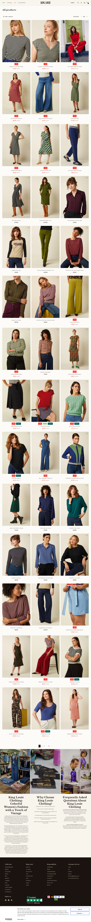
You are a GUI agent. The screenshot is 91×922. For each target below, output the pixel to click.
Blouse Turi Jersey (16, 320)
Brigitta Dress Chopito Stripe (74, 734)
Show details (20, 919)
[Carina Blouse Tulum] (45, 505)
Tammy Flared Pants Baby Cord (45, 270)
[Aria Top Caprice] (16, 453)
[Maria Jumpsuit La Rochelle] (16, 708)
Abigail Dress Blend (16, 170)
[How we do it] (76, 771)
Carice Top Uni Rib (45, 734)
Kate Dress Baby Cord (45, 220)
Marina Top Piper (16, 578)
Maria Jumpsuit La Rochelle (16, 734)
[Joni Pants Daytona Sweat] (75, 145)
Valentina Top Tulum (74, 528)
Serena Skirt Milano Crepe (16, 528)
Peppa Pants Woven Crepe (45, 682)
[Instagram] (5, 900)
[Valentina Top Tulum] (75, 505)
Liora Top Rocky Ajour (74, 426)
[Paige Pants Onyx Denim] (45, 604)
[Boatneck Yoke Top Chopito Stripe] (75, 247)
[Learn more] (45, 771)
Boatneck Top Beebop (16, 628)
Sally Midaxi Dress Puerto (74, 374)
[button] (87, 3)
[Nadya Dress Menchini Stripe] (16, 656)
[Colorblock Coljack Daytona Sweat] (75, 453)
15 (48, 746)
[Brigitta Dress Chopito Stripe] (75, 708)
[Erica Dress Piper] (16, 197)
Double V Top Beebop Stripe (45, 66)
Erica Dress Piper (16, 220)
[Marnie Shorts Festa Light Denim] (75, 604)
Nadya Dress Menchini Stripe (16, 682)
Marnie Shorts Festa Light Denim (74, 630)
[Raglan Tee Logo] (16, 247)
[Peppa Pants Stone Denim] (45, 93)
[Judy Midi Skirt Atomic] (16, 401)
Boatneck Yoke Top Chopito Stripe (75, 270)
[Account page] (81, 2)
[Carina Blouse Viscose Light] (75, 197)
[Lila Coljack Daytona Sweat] (75, 41)
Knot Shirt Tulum (45, 426)
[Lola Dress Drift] (75, 93)
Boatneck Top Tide (75, 682)
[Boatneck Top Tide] (75, 656)
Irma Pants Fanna (74, 322)
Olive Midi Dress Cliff (45, 170)
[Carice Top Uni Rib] (45, 708)
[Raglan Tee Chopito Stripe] (16, 41)
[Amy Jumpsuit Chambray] (45, 453)
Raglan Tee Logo (16, 270)
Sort (9, 16)
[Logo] (45, 2)
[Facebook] (8, 900)
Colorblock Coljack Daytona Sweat (75, 478)
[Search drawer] (78, 2)
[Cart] (84, 2)
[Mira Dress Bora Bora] (16, 93)
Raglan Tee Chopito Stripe (16, 66)
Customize (79, 913)
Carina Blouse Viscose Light (74, 220)
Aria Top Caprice (16, 478)
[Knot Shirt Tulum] (45, 401)
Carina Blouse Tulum (45, 528)
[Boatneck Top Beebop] (16, 604)
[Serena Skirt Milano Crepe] (16, 505)
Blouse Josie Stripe (45, 372)
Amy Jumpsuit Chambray (45, 478)
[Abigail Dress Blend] (16, 145)
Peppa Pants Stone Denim (45, 118)
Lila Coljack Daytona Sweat (75, 66)
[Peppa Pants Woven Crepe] (45, 656)
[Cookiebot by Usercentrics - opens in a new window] (8, 919)
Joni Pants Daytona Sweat (74, 170)
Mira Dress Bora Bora (16, 118)
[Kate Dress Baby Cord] (45, 197)
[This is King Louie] (15, 771)
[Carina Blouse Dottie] (16, 349)
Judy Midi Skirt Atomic (16, 426)
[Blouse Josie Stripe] (45, 349)
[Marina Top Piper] (16, 555)
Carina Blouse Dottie (16, 374)
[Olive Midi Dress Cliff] (45, 145)
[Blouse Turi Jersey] (16, 297)
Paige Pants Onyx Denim (45, 628)
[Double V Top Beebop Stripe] (45, 41)
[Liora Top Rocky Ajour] (75, 401)
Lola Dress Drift (75, 118)
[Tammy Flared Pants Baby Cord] (45, 247)
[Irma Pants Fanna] (75, 297)
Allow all (80, 909)
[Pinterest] (11, 900)
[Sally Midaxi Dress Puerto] (75, 349)
